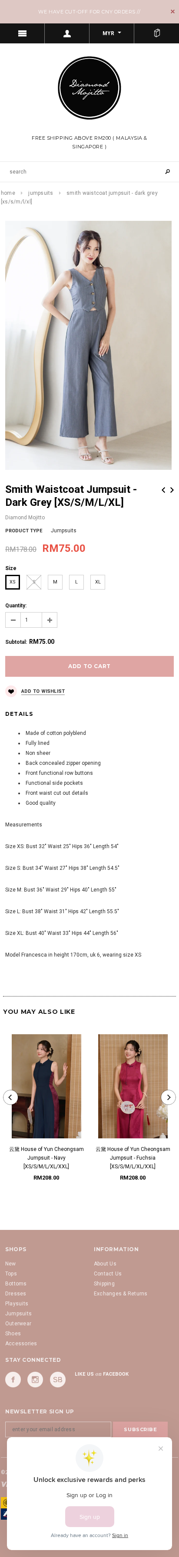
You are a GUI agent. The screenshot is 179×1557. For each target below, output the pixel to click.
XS (13, 582)
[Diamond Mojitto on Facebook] (13, 1379)
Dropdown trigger (67, 33)
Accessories (21, 1344)
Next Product (172, 490)
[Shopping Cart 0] (156, 33)
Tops (11, 1274)
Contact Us (108, 1274)
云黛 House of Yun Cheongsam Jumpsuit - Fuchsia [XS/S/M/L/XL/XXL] (133, 1158)
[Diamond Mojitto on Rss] (58, 1379)
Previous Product (163, 490)
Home (8, 193)
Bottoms (16, 1284)
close (173, 11)
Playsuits (16, 1304)
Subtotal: (16, 642)
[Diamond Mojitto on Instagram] (35, 1379)
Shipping (104, 1284)
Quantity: (16, 606)
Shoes (13, 1334)
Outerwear (18, 1324)
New (10, 1264)
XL (98, 582)
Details (19, 714)
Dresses (16, 1294)
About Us (105, 1264)
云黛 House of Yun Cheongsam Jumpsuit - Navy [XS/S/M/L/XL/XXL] (46, 1158)
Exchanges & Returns (121, 1294)
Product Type (23, 531)
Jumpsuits (40, 193)
